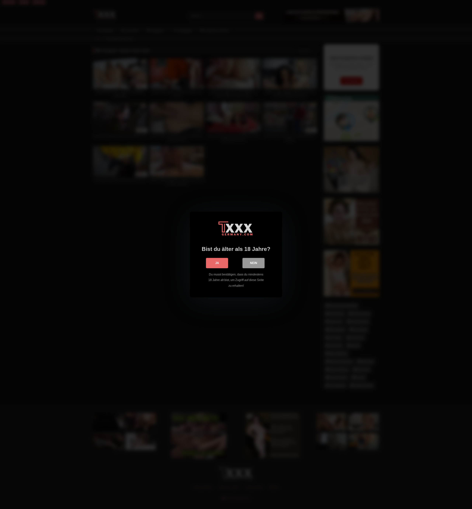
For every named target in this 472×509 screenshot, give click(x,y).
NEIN (253, 263)
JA (217, 263)
